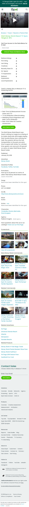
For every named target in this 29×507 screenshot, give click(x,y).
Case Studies (11, 432)
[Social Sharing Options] (2, 29)
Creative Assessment (14, 405)
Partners (21, 451)
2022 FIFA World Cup (18, 421)
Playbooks (10, 437)
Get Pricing (13, 453)
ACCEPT (7, 505)
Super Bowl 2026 (6, 421)
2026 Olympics (5, 423)
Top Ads (3, 419)
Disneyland (4, 337)
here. (22, 482)
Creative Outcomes (17, 435)
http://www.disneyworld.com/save (12, 194)
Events (3, 437)
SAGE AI (16, 396)
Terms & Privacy (17, 494)
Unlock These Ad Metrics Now (14, 52)
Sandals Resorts (6, 339)
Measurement (5, 407)
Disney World (5, 161)
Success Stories (5, 435)
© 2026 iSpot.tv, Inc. (6, 494)
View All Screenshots (8, 250)
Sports (11, 393)
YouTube (16, 167)
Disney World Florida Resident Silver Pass (14, 349)
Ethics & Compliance (6, 496)
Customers (13, 449)
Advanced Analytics (7, 410)
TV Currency (18, 437)
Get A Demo (6, 378)
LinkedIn (23, 462)
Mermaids (17, 211)
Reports (3, 432)
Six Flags (4, 329)
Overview (4, 391)
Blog (17, 432)
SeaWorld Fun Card (7, 357)
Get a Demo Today (8, 127)
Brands (10, 391)
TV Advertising (5, 440)
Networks (16, 391)
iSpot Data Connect (7, 396)
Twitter (10, 167)
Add (8, 203)
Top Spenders (12, 419)
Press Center (5, 451)
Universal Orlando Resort (9, 332)
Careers (20, 449)
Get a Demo (4, 453)
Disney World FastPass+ (9, 352)
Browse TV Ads (21, 419)
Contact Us (13, 451)
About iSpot (4, 449)
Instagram (4, 465)
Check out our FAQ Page (15, 225)
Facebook (4, 167)
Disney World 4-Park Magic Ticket (12, 347)
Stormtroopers (6, 213)
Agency (23, 391)
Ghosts (10, 211)
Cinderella (4, 211)
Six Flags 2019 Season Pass (10, 354)
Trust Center (17, 496)
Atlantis (3, 334)
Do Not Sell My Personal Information (10, 486)
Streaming (4, 393)
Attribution (14, 407)
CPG (15, 393)
